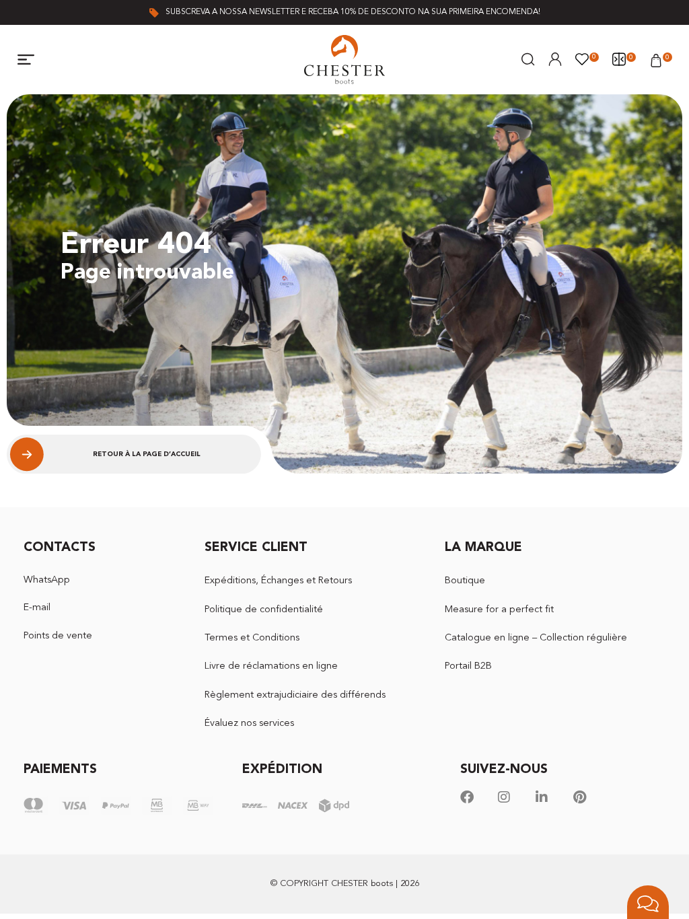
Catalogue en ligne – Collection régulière (536, 638)
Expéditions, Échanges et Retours (278, 581)
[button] (26, 60)
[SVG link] (344, 59)
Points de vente (58, 636)
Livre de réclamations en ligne (271, 666)
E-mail (37, 608)
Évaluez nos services (249, 724)
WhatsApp (47, 580)
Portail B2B (468, 666)
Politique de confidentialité (264, 610)
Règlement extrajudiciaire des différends (295, 695)
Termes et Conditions (252, 638)
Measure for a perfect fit (499, 610)
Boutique (465, 581)
